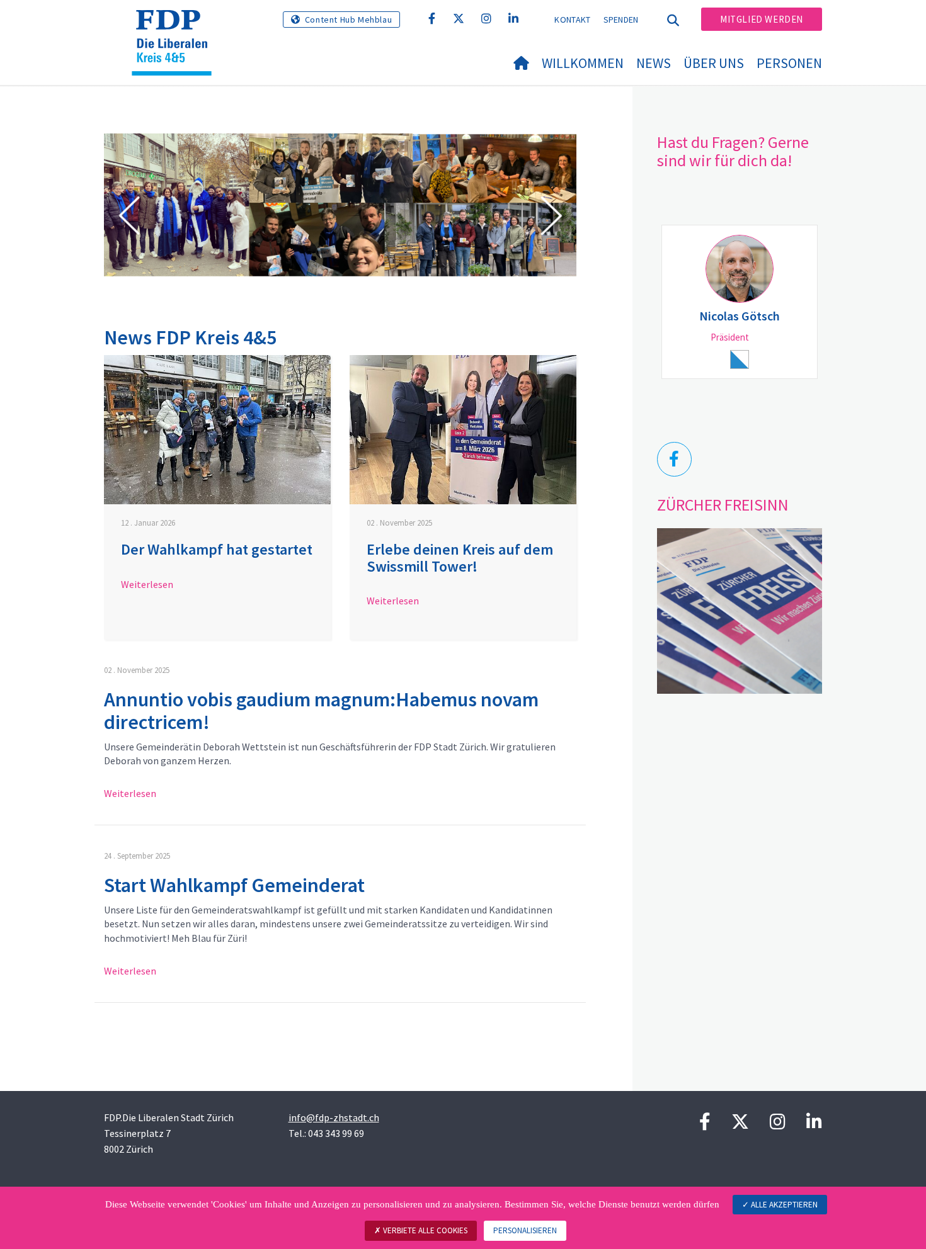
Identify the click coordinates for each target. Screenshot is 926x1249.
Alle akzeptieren (783, 1204)
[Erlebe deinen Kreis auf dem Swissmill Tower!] (463, 430)
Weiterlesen (147, 584)
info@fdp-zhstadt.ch (334, 1117)
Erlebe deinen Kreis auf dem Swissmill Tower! (460, 557)
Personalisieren (525, 1230)
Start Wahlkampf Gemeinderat (234, 885)
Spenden (621, 19)
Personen (789, 63)
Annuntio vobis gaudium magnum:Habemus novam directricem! (321, 710)
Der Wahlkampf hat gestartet (216, 549)
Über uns (713, 63)
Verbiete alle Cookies (424, 1230)
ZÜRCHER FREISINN (723, 504)
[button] (129, 217)
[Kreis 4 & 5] (176, 26)
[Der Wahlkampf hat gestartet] (217, 430)
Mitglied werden (761, 19)
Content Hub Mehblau (348, 19)
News (653, 63)
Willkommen (583, 63)
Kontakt (572, 19)
